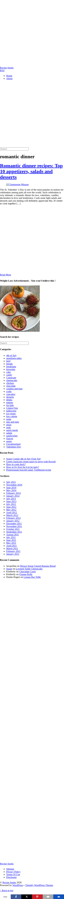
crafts (8, 391)
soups (9, 441)
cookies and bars (14, 388)
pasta (8, 419)
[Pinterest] (37, 896)
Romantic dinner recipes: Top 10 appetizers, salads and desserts (31, 171)
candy (9, 375)
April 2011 (11, 545)
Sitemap (10, 869)
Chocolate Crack (27, 571)
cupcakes (10, 394)
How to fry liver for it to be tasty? (22, 467)
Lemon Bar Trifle (32, 577)
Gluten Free (12, 408)
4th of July (11, 355)
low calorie (11, 416)
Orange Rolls (25, 574)
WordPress (17, 885)
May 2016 (11, 490)
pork (8, 427)
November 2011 (14, 526)
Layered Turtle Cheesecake (29, 568)
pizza (8, 424)
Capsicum (11, 377)
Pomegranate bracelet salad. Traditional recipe (28, 470)
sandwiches (12, 435)
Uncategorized (13, 444)
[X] (26, 896)
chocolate (11, 386)
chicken (10, 383)
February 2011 (13, 551)
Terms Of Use (13, 874)
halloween (11, 411)
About (9, 78)
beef (8, 361)
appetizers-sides (14, 358)
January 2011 (12, 554)
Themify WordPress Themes (39, 885)
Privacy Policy (13, 871)
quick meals (12, 430)
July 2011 (11, 537)
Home (9, 75)
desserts (10, 397)
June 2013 (11, 501)
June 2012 (11, 507)
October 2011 (13, 529)
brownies (10, 369)
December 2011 (14, 523)
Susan (9, 568)
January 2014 (12, 496)
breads (9, 363)
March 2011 (12, 548)
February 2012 (13, 518)
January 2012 (12, 520)
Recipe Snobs (9, 882)
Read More (5, 274)
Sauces (9, 438)
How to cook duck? (16, 464)
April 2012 (11, 512)
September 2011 (14, 532)
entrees (9, 402)
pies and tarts (12, 422)
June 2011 (11, 540)
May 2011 (11, 543)
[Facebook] (16, 896)
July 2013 (11, 498)
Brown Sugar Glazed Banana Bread (38, 566)
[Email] (48, 896)
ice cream (11, 413)
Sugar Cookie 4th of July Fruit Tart (23, 458)
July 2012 (11, 504)
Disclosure (11, 877)
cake (8, 372)
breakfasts (11, 366)
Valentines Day (13, 447)
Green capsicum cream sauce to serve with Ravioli (31, 461)
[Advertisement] (32, 33)
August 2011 (12, 534)
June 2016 (11, 487)
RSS (2, 70)
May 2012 (11, 509)
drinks (9, 399)
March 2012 (12, 515)
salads (9, 433)
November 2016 (14, 484)
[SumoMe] (58, 896)
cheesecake (11, 380)
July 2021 (11, 482)
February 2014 (13, 493)
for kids (10, 405)
